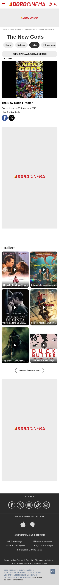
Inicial (5, 29)
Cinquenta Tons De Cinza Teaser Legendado (15, 323)
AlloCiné (11, 541)
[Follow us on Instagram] (29, 505)
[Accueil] (27, 4)
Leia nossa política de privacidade (23, 578)
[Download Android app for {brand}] (34, 524)
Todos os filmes (16, 29)
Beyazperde (40, 545)
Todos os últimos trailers (30, 370)
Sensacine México (26, 549)
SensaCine (11, 545)
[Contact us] (47, 505)
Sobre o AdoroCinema (13, 560)
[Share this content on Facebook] (5, 118)
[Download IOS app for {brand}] (24, 524)
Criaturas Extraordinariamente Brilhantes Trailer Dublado (44, 285)
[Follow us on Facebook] (12, 505)
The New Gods (29, 29)
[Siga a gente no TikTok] (38, 505)
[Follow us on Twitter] (21, 505)
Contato (29, 560)
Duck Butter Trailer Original (44, 360)
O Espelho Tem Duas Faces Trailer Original (15, 285)
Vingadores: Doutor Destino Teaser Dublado (15, 360)
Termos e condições (44, 560)
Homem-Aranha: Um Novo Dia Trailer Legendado (44, 323)
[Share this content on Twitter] (11, 118)
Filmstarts (38, 541)
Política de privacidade (21, 563)
